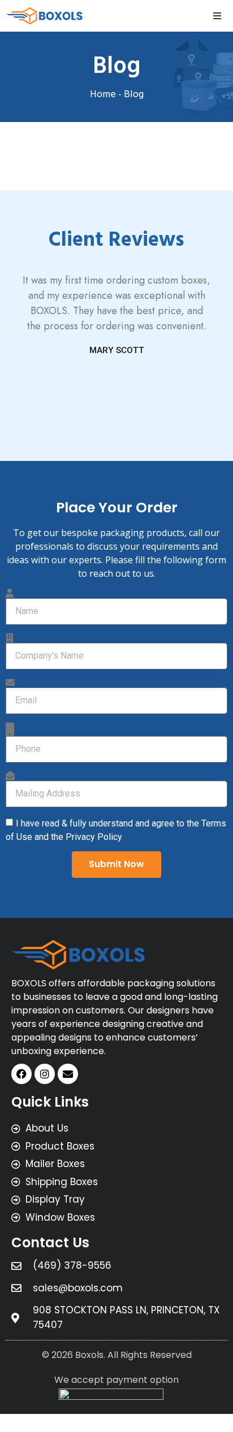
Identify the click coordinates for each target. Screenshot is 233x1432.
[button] (217, 16)
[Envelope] (68, 1074)
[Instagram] (44, 1074)
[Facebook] (21, 1074)
